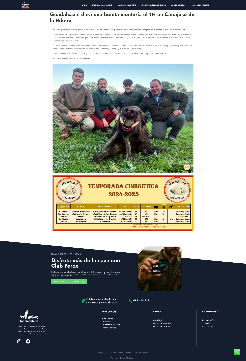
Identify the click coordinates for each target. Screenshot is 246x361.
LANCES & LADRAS (178, 5)
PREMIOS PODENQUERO (200, 5)
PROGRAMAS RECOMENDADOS (153, 5)
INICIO (84, 5)
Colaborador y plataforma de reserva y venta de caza (101, 301)
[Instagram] (19, 341)
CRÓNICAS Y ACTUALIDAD (102, 5)
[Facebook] (28, 341)
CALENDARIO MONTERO (126, 5)
